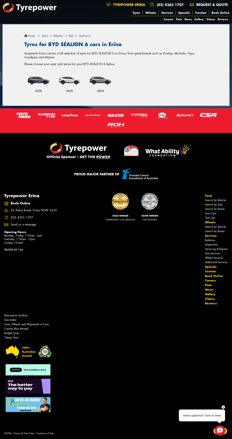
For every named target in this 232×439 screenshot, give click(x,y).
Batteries (210, 240)
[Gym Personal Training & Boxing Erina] (28, 404)
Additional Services (216, 262)
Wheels (150, 13)
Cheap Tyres (11, 337)
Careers (168, 19)
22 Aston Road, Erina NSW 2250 (34, 210)
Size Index (10, 320)
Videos (210, 19)
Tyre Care (210, 213)
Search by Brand (214, 209)
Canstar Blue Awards (16, 328)
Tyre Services (212, 253)
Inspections (211, 244)
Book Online (220, 13)
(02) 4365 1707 (170, 5)
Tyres (136, 13)
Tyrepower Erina (128, 5)
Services (167, 13)
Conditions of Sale (45, 433)
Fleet (179, 19)
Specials (184, 13)
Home (31, 36)
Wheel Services (214, 258)
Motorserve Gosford (15, 315)
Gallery (199, 19)
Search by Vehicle (215, 200)
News (188, 19)
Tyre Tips (210, 218)
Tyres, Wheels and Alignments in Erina (26, 324)
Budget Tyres (11, 333)
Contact (200, 13)
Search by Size (213, 204)
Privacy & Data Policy (24, 433)
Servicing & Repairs (216, 249)
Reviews (223, 19)
